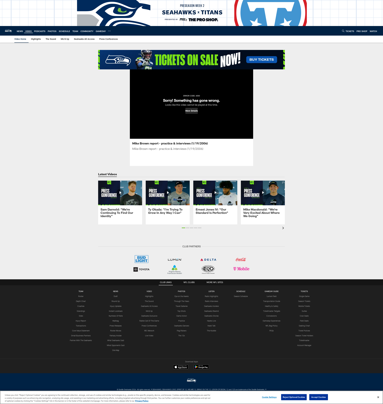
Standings (81, 311)
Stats (81, 316)
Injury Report (81, 321)
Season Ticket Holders (304, 335)
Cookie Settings (269, 397)
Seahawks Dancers (181, 326)
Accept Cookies (318, 397)
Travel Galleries (182, 306)
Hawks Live (211, 321)
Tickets (304, 291)
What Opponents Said (115, 345)
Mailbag (116, 321)
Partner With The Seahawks (81, 340)
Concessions (271, 316)
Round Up (116, 301)
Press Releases (116, 326)
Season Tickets (304, 301)
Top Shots (181, 311)
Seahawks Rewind (211, 311)
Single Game (304, 296)
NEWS (115, 291)
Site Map (115, 350)
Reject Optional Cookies (294, 397)
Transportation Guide (271, 301)
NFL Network (149, 331)
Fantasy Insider (116, 335)
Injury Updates (115, 306)
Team (81, 291)
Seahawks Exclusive (149, 316)
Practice (181, 321)
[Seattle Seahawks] (191, 381)
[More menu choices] (109, 31)
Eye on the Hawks (182, 296)
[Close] (378, 397)
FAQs (271, 331)
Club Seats (304, 316)
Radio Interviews (211, 301)
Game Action (181, 316)
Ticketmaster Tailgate (271, 311)
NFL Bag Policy (272, 326)
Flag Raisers (181, 331)
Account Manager (304, 345)
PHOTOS (181, 291)
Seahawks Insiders (211, 306)
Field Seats (304, 321)
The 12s (181, 335)
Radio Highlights (211, 296)
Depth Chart (81, 301)
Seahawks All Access (149, 306)
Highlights (149, 296)
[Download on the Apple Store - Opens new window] (180, 367)
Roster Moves (115, 331)
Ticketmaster (304, 340)
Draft (116, 296)
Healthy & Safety (271, 306)
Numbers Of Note (116, 316)
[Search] (343, 31)
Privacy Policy (141, 401)
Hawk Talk (211, 326)
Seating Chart (304, 326)
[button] (191, 111)
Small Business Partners (81, 335)
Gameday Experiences (271, 321)
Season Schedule (241, 296)
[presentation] (283, 228)
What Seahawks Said (115, 340)
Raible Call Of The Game (149, 321)
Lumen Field (271, 296)
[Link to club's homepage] (8, 30)
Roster (80, 296)
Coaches (80, 306)
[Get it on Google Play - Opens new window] (201, 368)
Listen (211, 291)
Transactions (81, 326)
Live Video (149, 335)
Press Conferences (149, 326)
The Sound (149, 301)
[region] (191, 397)
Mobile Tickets (304, 306)
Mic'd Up (149, 311)
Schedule (240, 291)
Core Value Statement (81, 331)
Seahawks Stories (211, 316)
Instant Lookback (116, 311)
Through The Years (181, 301)
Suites (304, 311)
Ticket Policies (304, 331)
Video (149, 291)
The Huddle (211, 331)
